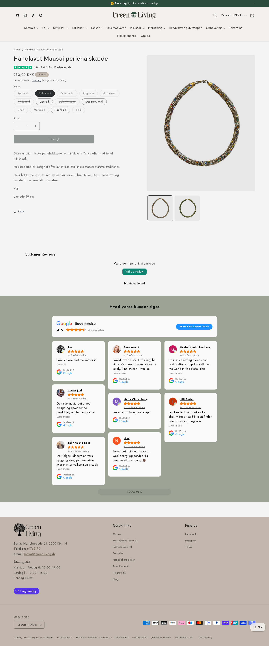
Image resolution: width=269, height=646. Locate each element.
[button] (31, 28)
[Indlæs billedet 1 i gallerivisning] (160, 208)
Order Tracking (205, 637)
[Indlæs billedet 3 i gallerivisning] (187, 208)
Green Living (29, 637)
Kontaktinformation (184, 637)
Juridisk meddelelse (161, 637)
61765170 (33, 549)
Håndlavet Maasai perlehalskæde (44, 49)
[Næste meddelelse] (254, 3)
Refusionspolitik (64, 637)
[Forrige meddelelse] (15, 3)
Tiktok (188, 547)
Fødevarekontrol (122, 547)
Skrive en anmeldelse (194, 326)
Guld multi (69, 94)
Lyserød (44, 101)
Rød (80, 110)
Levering (36, 80)
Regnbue (90, 94)
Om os (117, 534)
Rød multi (25, 94)
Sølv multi (47, 94)
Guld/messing (69, 102)
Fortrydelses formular (125, 540)
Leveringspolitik (140, 637)
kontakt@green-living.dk (39, 554)
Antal (17, 118)
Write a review (134, 271)
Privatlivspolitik (121, 566)
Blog (115, 579)
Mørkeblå (41, 110)
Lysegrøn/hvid (94, 101)
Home (17, 49)
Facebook (191, 534)
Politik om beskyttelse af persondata (94, 637)
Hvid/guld (26, 102)
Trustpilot (118, 553)
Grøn (23, 110)
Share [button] (20, 211)
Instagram (190, 540)
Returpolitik (119, 573)
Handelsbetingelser (124, 560)
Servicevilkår (121, 637)
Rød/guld (60, 110)
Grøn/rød (111, 94)
